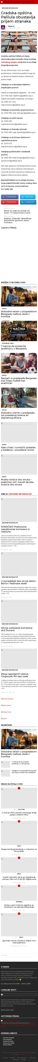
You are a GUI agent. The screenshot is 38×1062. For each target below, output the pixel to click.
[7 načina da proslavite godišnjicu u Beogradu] (19, 331)
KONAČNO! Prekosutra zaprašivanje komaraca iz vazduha (15, 529)
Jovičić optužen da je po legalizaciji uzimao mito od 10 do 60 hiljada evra (19, 878)
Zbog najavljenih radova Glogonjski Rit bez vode (14, 675)
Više (15, 546)
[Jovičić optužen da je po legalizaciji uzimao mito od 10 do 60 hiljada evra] (19, 865)
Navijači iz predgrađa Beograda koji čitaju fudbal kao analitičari (19, 381)
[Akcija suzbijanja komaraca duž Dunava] (19, 611)
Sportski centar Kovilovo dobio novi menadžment (19, 942)
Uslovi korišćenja (22, 1057)
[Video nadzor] (6, 705)
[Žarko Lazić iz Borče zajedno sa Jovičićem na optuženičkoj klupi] (19, 893)
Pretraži (35, 955)
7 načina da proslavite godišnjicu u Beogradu (14, 347)
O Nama (5, 1057)
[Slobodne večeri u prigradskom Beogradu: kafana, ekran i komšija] (19, 296)
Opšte (4, 308)
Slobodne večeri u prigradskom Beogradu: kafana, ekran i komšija (19, 314)
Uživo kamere (7, 1039)
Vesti (19, 846)
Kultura (21, 809)
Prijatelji (12, 1057)
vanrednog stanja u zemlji (11, 62)
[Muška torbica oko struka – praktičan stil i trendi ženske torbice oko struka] (19, 464)
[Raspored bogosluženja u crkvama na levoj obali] (19, 833)
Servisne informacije (20, 494)
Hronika (19, 902)
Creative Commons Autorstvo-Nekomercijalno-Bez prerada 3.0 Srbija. (18, 1025)
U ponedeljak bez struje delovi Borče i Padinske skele (18, 582)
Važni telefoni (7, 1045)
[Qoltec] (4, 718)
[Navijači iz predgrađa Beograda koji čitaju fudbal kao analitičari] (19, 363)
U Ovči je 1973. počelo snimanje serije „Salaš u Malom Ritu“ (19, 814)
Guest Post (32, 1057)
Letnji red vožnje (8, 1041)
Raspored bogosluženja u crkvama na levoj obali (19, 850)
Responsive (22, 1054)
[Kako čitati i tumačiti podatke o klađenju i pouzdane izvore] (19, 432)
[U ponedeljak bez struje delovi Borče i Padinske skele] (19, 564)
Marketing (15, 1059)
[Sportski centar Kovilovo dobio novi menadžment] (19, 924)
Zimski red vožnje (8, 1043)
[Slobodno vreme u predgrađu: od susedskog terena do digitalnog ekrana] (19, 398)
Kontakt (23, 1059)
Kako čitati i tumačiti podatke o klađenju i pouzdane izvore (18, 448)
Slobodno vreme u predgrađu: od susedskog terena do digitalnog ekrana (18, 415)
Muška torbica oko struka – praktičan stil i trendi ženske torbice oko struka (17, 482)
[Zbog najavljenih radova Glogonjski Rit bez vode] (19, 659)
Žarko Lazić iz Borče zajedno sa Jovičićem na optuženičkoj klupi (19, 906)
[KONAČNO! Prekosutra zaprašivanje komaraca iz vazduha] (19, 510)
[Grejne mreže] (6, 712)
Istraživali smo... (8, 343)
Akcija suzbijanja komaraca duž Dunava (16, 629)
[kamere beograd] (7, 699)
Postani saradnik (8, 1038)
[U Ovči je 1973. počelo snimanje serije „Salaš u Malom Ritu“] (19, 798)
